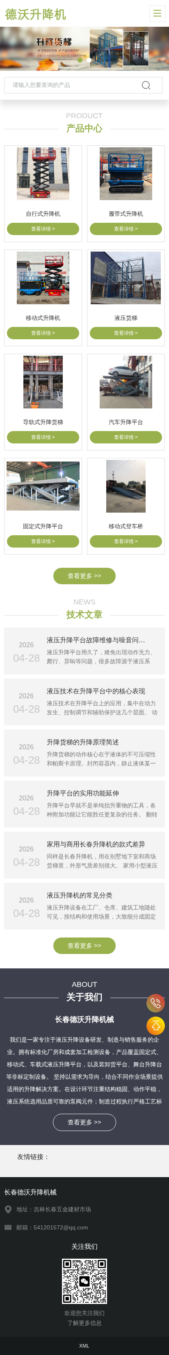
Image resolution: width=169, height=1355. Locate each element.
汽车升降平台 (126, 422)
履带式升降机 (126, 213)
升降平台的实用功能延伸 (83, 793)
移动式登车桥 (126, 526)
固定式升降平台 (43, 526)
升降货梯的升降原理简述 (83, 742)
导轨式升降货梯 (43, 422)
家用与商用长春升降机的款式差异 (96, 844)
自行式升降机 (43, 213)
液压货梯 (125, 318)
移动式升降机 (43, 318)
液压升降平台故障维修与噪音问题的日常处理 (102, 640)
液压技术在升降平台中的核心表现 (96, 691)
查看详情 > (43, 229)
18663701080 (155, 1003)
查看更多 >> (84, 575)
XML (84, 1346)
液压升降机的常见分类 (79, 895)
